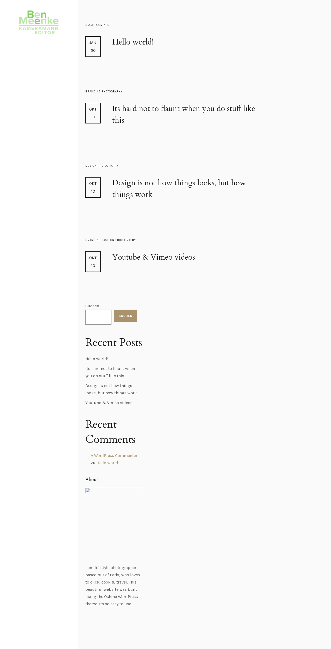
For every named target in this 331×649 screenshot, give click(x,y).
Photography (112, 91)
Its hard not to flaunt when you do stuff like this (183, 114)
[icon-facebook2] (24, 630)
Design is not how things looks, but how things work (179, 189)
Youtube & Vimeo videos (153, 257)
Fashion (108, 240)
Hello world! (133, 42)
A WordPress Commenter (114, 455)
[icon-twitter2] (35, 630)
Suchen (92, 305)
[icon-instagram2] (45, 630)
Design (91, 165)
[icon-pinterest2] (54, 630)
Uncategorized (97, 25)
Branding (93, 91)
